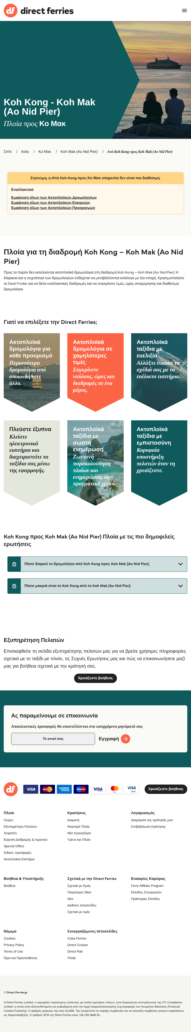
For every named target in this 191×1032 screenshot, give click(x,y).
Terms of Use (13, 951)
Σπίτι (8, 152)
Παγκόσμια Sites (79, 892)
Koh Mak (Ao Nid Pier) (79, 152)
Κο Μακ (44, 152)
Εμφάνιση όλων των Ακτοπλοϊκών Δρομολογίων (54, 198)
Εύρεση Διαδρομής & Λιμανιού (26, 839)
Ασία (25, 152)
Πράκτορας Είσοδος (145, 899)
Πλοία (71, 958)
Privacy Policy (14, 945)
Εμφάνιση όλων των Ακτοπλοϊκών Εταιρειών (50, 203)
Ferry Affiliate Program (147, 886)
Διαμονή (73, 820)
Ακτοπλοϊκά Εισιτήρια (19, 859)
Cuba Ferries (76, 938)
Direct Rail (74, 951)
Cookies (10, 938)
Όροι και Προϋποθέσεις (21, 958)
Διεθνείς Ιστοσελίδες (81, 905)
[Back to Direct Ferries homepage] (39, 10)
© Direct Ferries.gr (15, 992)
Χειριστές (10, 833)
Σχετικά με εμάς (78, 912)
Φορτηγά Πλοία (78, 826)
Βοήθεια (9, 886)
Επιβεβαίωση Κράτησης (148, 826)
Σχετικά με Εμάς (79, 886)
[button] (97, 564)
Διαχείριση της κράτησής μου (152, 820)
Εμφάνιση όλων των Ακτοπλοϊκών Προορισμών (53, 208)
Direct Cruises (77, 945)
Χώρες (8, 820)
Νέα (70, 899)
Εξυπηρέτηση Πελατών (20, 826)
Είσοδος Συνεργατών (146, 892)
